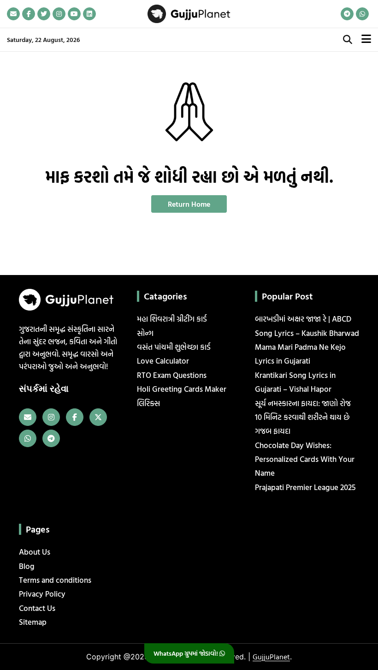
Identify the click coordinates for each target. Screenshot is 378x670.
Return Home (189, 203)
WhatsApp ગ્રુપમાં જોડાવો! (186, 653)
